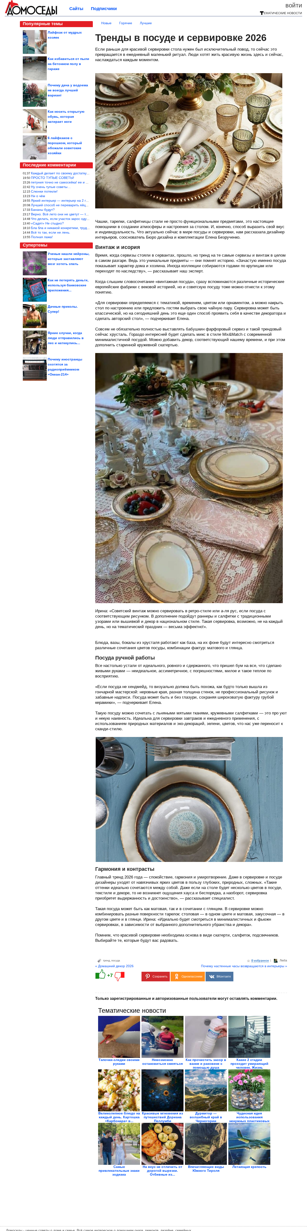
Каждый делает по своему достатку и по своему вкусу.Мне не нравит (85, 173)
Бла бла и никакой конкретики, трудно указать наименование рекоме (85, 228)
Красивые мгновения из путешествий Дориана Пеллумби (162, 1117)
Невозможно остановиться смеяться (162, 1062)
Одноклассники (192, 976)
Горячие (125, 23)
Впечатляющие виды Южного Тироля (206, 1168)
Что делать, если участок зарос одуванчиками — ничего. (75, 219)
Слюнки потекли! (44, 191)
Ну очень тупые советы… (51, 187)
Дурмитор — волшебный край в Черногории (206, 1117)
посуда (115, 960)
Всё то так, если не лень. (50, 232)
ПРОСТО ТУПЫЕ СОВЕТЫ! (52, 178)
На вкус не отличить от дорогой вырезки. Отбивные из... (162, 1170)
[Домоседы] (31, 15)
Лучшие (146, 23)
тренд (106, 960)
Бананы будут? (43, 210)
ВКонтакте (224, 976)
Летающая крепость (249, 1167)
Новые (106, 23)
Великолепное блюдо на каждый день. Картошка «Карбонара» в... (119, 1117)
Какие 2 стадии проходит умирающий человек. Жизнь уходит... (249, 1065)
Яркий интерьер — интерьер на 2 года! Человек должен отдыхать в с (85, 200)
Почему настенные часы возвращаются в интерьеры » (244, 966)
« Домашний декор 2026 (114, 966)
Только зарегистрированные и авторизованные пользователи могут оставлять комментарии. (186, 998)
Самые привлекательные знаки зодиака (119, 1170)
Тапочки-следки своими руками (119, 1062)
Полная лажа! (42, 237)
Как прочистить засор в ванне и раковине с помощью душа (206, 1063)
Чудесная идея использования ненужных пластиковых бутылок (249, 1119)
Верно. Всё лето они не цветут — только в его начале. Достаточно (83, 214)
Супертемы (35, 245)
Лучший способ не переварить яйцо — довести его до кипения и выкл (86, 205)
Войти (293, 5)
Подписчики (104, 8)
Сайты (76, 8)
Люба (283, 960)
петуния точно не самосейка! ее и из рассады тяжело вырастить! (82, 182)
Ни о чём (38, 196)
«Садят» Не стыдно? (47, 223)
